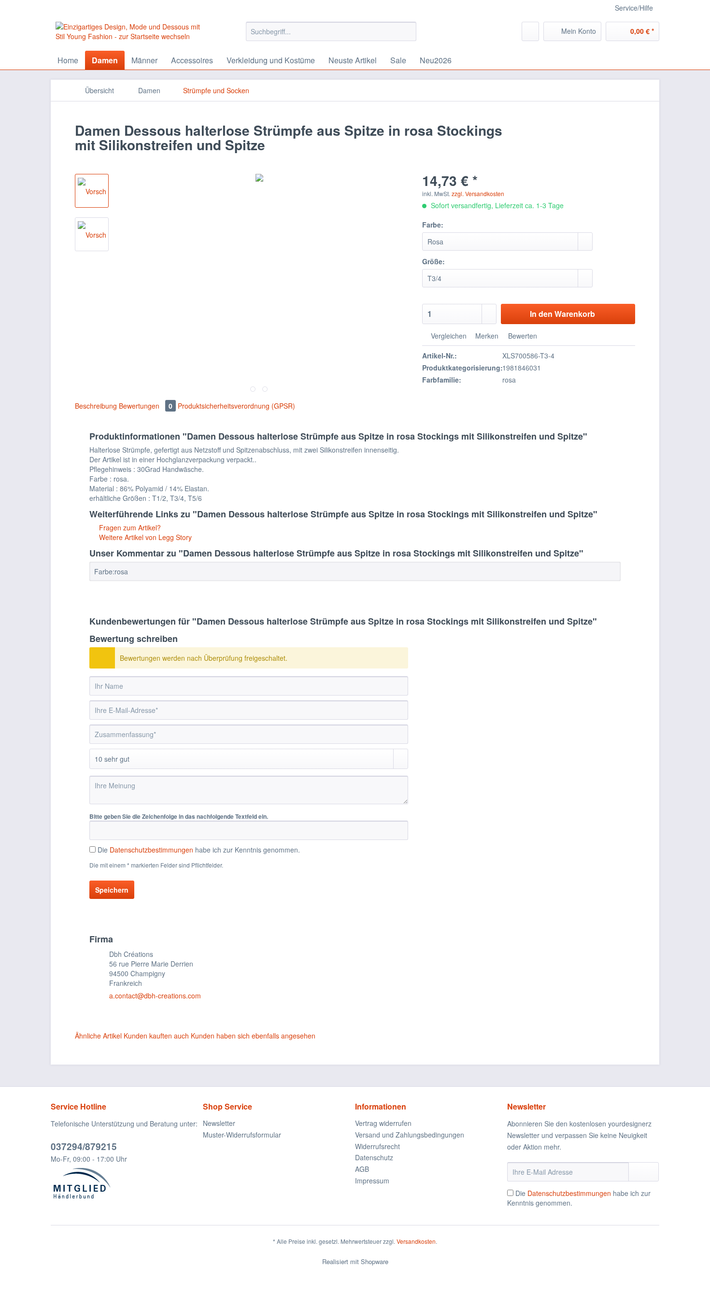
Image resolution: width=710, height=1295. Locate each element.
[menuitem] (331, 36)
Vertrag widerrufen (383, 1123)
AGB (362, 1169)
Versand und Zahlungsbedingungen (409, 1134)
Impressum (372, 1180)
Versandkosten (416, 1241)
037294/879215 (84, 1146)
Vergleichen (448, 336)
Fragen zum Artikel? (129, 527)
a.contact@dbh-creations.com (155, 995)
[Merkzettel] (530, 31)
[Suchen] (407, 31)
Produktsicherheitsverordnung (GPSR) (236, 406)
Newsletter (219, 1123)
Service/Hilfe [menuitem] (634, 8)
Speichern (111, 890)
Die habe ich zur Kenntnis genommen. (199, 849)
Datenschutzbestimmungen (151, 849)
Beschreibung (96, 406)
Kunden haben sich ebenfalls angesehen (253, 1035)
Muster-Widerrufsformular (242, 1134)
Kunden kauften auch (156, 1035)
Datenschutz (374, 1157)
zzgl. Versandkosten (478, 193)
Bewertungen (145, 406)
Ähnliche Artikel (98, 1035)
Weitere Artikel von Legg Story (144, 537)
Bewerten (521, 336)
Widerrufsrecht (377, 1146)
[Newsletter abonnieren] (643, 1171)
